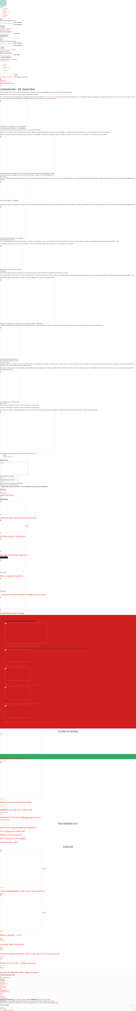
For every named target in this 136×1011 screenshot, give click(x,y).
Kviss (4, 16)
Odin (30, 204)
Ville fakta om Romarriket (15, 666)
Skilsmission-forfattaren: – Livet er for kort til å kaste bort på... (30, 721)
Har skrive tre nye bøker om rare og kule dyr (23, 684)
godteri (1, 849)
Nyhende (5, 8)
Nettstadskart (3, 998)
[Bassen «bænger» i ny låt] (23, 912)
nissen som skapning (49, 97)
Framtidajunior (3, 77)
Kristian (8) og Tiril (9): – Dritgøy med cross (18, 963)
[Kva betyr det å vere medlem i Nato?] (21, 743)
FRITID (2, 985)
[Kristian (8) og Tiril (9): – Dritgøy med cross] (2, 958)
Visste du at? (6, 12)
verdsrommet (3, 804)
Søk (1, 995)
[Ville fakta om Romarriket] (17, 655)
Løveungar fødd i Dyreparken (12, 944)
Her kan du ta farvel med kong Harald (15, 802)
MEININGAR (3, 987)
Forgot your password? (6, 28)
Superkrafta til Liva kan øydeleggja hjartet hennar (20, 817)
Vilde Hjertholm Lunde (5, 82)
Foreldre (12, 1010)
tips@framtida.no (26, 1001)
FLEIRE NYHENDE (4, 820)
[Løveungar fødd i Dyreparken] (2, 939)
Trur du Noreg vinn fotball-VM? (12, 831)
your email (17, 33)
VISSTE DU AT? (4, 984)
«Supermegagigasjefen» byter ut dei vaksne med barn (22, 891)
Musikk (1, 893)
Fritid (4, 13)
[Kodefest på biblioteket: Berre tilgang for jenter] (2, 967)
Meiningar (5, 15)
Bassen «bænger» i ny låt (10, 935)
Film (1, 947)
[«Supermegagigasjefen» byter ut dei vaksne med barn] (23, 868)
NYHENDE (2, 980)
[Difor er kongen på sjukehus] (13, 565)
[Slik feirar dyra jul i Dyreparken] (14, 525)
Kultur (4, 10)
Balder (71, 364)
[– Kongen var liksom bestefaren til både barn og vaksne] (13, 584)
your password (18, 24)
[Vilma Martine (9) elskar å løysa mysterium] (26, 633)
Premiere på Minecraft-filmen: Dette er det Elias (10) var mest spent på (29, 953)
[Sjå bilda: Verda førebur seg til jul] (13, 544)
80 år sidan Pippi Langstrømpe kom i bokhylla (23, 703)
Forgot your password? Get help (8, 50)
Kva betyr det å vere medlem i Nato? (15, 758)
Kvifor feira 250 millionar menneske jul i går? (18, 517)
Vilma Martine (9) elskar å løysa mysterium (22, 646)
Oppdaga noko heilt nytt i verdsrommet (16, 809)
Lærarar (7, 1010)
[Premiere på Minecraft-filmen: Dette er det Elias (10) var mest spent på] (2, 948)
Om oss (2, 993)
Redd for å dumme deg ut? (11, 834)
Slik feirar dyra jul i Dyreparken (12, 536)
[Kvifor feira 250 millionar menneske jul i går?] (13, 507)
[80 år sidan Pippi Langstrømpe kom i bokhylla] (17, 692)
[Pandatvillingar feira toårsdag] (13, 602)
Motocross (2, 956)
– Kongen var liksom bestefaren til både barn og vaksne (23, 594)
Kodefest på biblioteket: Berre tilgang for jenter (19, 972)
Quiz (1, 988)
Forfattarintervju (4, 812)
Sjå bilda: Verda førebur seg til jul (13, 555)
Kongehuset (3, 761)
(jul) (1, 85)
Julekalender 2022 (7, 456)
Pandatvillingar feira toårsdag (12, 613)
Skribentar (2, 996)
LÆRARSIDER (3, 990)
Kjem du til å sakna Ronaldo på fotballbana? (18, 827)
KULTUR (2, 982)
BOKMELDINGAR (4, 991)
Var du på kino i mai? (8, 842)
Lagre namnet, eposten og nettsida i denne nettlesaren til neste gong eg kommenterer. (24, 486)
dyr (1, 937)
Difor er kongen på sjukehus (11, 575)
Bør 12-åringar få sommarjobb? (13, 838)
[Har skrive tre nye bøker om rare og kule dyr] (17, 674)
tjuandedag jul (20, 243)
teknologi (2, 965)
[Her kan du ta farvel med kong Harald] (21, 779)
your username (18, 22)
